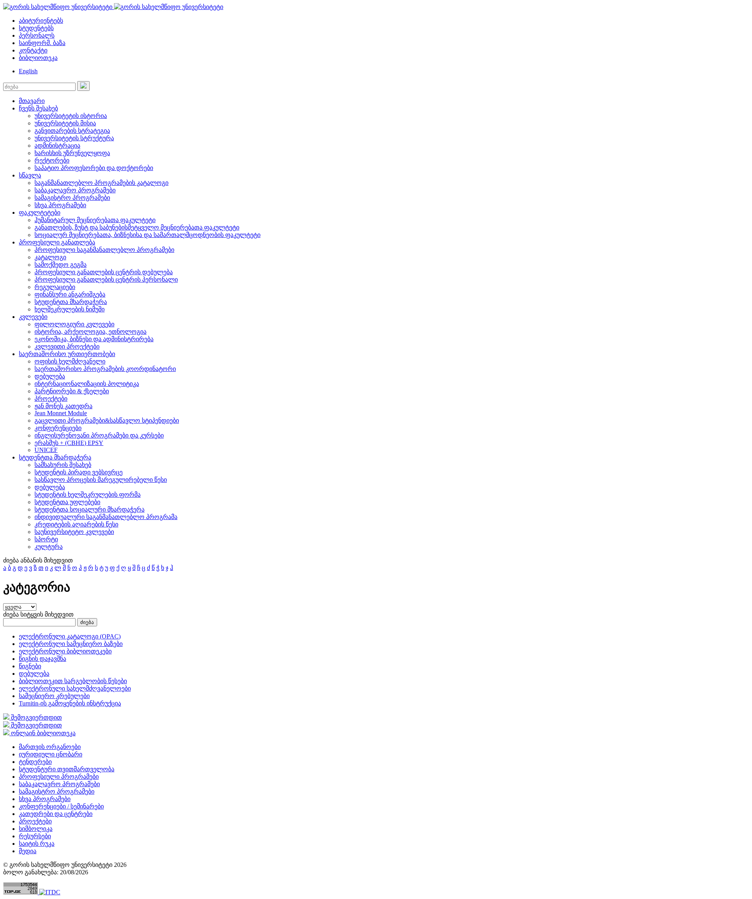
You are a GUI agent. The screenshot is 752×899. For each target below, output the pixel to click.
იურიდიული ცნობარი (50, 754)
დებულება (49, 376)
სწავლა (30, 175)
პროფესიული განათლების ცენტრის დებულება (103, 272)
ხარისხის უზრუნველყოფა (72, 153)
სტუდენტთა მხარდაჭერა (70, 301)
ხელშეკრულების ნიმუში (69, 309)
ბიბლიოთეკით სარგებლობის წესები (73, 681)
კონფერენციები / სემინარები (61, 806)
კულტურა (48, 546)
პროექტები (50, 398)
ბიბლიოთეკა (38, 57)
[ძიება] (83, 86)
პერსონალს (36, 35)
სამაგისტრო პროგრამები (72, 197)
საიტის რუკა (36, 843)
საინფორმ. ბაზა (42, 43)
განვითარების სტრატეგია (72, 130)
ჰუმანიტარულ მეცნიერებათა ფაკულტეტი (94, 220)
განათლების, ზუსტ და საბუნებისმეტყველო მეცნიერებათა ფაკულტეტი (136, 227)
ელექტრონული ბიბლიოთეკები (65, 651)
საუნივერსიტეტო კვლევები (74, 531)
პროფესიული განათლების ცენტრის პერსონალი (106, 279)
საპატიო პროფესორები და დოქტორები (93, 168)
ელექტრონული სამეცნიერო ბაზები (71, 643)
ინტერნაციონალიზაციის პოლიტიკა (86, 383)
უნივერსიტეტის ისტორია (70, 115)
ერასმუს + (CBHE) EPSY (68, 443)
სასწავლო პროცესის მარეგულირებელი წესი (100, 479)
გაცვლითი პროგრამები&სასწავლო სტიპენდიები (106, 420)
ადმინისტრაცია (57, 145)
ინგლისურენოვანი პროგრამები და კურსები (99, 435)
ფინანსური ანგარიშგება (69, 294)
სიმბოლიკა (35, 828)
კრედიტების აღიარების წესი (76, 524)
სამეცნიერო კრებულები (54, 696)
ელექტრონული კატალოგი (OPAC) (70, 636)
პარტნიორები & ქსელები (71, 391)
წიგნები (30, 666)
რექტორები (51, 160)
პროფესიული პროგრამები (59, 776)
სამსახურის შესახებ (62, 464)
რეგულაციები (54, 287)
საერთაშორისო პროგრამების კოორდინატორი (105, 368)
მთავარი (32, 101)
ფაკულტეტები (39, 212)
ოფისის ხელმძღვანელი (69, 361)
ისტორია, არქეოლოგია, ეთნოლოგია (90, 331)
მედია (27, 851)
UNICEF (46, 450)
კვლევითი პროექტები (66, 346)
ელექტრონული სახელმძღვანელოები (75, 688)
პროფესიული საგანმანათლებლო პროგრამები (104, 249)
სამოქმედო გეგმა (60, 264)
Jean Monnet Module (60, 413)
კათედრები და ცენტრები (55, 813)
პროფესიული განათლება (57, 242)
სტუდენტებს (36, 28)
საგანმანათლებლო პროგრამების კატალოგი (101, 182)
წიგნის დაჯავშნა (42, 658)
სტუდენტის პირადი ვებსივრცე (78, 472)
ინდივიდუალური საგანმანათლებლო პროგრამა (105, 517)
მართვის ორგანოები (50, 746)
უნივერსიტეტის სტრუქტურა (74, 138)
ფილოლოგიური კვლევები (74, 324)
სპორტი (46, 539)
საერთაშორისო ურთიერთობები (67, 354)
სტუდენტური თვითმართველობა (66, 769)
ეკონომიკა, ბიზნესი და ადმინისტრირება (94, 339)
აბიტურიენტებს (41, 20)
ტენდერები (35, 761)
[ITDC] (49, 892)
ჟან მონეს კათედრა (63, 406)
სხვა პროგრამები (60, 205)
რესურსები (35, 836)
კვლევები (33, 316)
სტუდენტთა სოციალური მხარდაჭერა (89, 509)
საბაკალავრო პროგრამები (75, 190)
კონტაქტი (33, 50)
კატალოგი (50, 257)
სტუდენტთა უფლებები (67, 502)
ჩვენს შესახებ (38, 108)
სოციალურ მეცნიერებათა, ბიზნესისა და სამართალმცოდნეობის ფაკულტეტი (147, 235)
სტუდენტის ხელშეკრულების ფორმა (87, 494)
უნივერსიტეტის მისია (65, 123)
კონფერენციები (57, 428)
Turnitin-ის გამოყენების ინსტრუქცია (70, 703)
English (28, 71)
